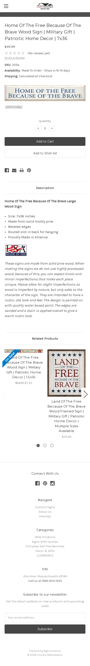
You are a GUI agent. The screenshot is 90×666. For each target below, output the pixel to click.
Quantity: (45, 121)
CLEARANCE (45, 555)
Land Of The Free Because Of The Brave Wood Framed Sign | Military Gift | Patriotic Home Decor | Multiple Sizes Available (66, 416)
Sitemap (45, 516)
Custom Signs (45, 507)
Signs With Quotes (45, 542)
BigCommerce (52, 650)
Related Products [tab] (45, 338)
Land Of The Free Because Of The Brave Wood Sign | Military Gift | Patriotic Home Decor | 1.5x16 (24, 367)
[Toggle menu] (6, 6)
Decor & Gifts (45, 551)
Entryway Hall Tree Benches (45, 546)
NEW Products (45, 537)
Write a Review (15, 58)
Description (45, 188)
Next (85, 394)
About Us (45, 512)
